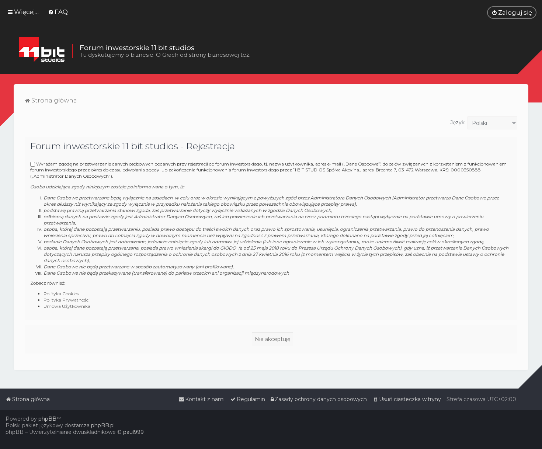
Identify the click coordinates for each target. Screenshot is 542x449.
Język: (458, 122)
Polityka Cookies (61, 293)
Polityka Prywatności (67, 300)
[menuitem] (58, 11)
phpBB (47, 418)
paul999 (133, 432)
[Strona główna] (41, 51)
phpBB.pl (103, 425)
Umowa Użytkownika (67, 306)
